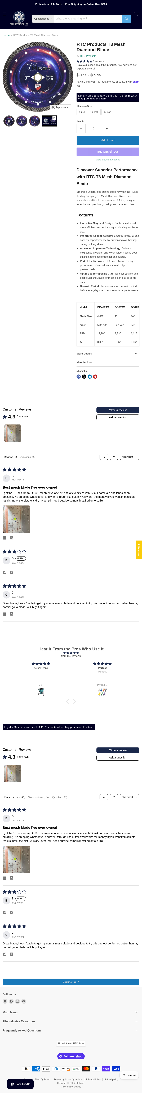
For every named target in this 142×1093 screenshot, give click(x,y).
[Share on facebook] (5, 538)
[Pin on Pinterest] (95, 377)
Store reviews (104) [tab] (39, 797)
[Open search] (104, 457)
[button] (9, 121)
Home (6, 35)
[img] (71, 652)
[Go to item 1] (12, 433)
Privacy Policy (93, 1079)
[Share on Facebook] (79, 377)
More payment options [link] (108, 159)
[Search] (126, 19)
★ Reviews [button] (138, 549)
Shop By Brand (42, 1079)
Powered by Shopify (71, 1086)
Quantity (81, 121)
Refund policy (111, 1079)
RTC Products (88, 55)
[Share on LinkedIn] (90, 377)
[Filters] (114, 457)
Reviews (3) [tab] (10, 457)
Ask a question (118, 417)
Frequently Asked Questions (68, 1079)
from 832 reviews (71, 655)
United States (69, 1043)
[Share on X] (84, 377)
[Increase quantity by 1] (106, 128)
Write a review (118, 410)
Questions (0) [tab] (27, 457)
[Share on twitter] (12, 538)
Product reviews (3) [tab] (14, 797)
